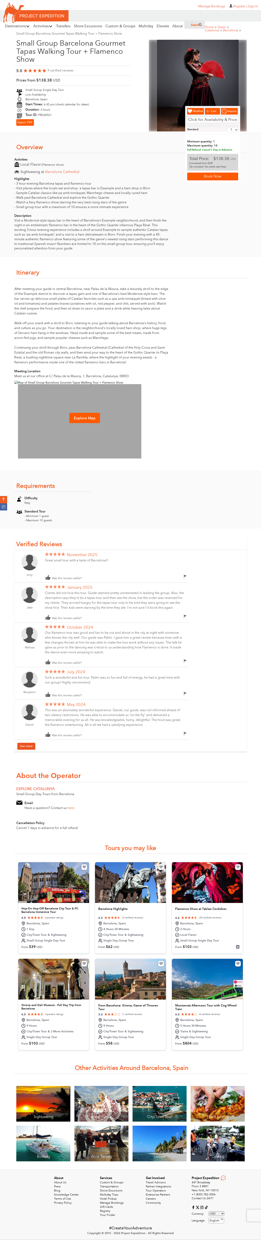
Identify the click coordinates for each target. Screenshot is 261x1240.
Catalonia (213, 30)
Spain (223, 27)
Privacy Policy (63, 1203)
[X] (198, 1207)
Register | (240, 6)
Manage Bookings (112, 1203)
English (214, 1220)
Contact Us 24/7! (202, 1198)
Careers (151, 1199)
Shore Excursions (111, 1191)
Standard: (193, 129)
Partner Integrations (158, 1186)
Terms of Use (62, 1199)
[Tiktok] (206, 1207)
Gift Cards (106, 1207)
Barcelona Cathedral (62, 171)
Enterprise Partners (158, 1195)
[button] (3, 499)
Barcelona (232, 30)
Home (211, 27)
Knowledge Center (66, 1195)
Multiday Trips (109, 1195)
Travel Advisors (156, 1182)
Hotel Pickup (108, 1199)
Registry (105, 1211)
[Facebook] (194, 1207)
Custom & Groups (111, 1182)
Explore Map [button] (84, 418)
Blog (57, 1191)
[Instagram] (202, 1207)
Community (153, 1203)
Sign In (253, 6)
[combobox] (216, 1220)
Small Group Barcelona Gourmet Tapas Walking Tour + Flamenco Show (69, 33)
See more (26, 746)
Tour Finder (107, 1215)
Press (57, 1186)
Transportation (109, 1186)
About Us (60, 1182)
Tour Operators (156, 1191)
